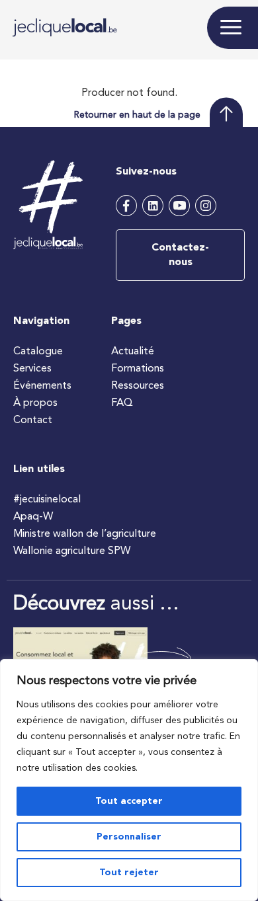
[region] (129, 780)
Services (32, 369)
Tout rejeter (129, 872)
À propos (35, 403)
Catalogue (38, 351)
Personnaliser (129, 837)
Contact (32, 420)
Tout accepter (129, 801)
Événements (42, 386)
